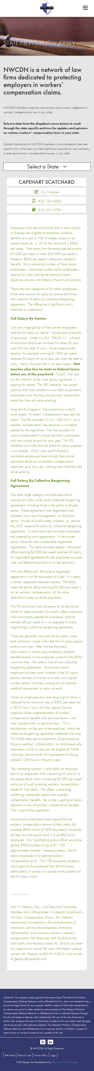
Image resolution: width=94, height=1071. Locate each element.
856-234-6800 (49, 201)
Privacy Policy (40, 1055)
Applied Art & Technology (65, 1062)
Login (53, 1055)
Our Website (50, 192)
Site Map (10, 1055)
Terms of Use (24, 1055)
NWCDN (47, 8)
